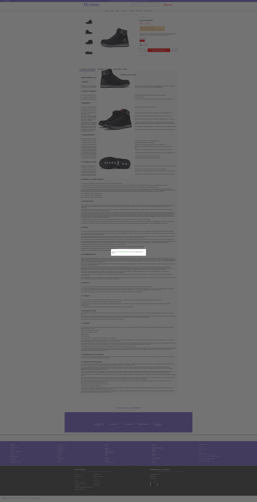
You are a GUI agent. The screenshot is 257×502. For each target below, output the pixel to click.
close (145, 248)
